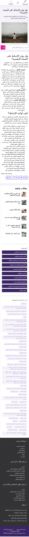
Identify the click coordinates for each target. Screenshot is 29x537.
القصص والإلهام (22, 273)
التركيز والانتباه (22, 341)
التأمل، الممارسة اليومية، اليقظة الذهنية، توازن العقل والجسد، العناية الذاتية (15, 325)
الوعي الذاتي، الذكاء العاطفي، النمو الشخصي (16, 407)
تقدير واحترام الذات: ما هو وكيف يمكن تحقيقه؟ (15, 521)
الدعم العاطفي (15, 16)
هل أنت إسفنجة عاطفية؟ (20, 513)
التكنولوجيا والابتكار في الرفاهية (18, 265)
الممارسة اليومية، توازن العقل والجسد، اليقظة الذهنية (15, 398)
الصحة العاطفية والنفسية (19, 269)
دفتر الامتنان (9, 427)
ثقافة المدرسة (23, 421)
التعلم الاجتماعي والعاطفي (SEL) (17, 261)
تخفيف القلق (23, 418)
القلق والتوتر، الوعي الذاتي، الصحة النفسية (16, 388)
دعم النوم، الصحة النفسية (20, 427)
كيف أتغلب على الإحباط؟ (12, 233)
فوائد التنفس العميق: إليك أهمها (19, 518)
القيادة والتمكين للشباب (20, 278)
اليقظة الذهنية (23, 410)
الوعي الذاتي (14, 18)
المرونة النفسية (21, 18)
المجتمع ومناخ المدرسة (20, 282)
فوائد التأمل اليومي (14, 209)
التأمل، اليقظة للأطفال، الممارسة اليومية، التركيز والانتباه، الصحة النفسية (15, 337)
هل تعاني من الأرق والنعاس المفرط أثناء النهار (12, 194)
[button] (26, 177)
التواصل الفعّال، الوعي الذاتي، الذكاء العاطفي (16, 350)
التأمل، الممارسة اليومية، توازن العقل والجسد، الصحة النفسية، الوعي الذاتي (15, 330)
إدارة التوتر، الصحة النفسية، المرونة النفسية (16, 311)
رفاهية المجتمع (22, 429)
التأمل (24, 317)
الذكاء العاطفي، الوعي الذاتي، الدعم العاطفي (16, 355)
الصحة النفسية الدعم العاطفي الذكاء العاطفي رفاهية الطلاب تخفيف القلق (16, 382)
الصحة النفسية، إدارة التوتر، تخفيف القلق (17, 364)
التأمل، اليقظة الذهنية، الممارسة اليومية (17, 333)
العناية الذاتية (23, 385)
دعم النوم (15, 421)
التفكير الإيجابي (22, 347)
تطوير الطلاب (22, 290)
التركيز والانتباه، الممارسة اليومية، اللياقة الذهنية (15, 344)
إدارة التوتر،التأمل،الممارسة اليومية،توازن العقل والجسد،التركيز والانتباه (15, 307)
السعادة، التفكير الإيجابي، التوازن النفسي (17, 358)
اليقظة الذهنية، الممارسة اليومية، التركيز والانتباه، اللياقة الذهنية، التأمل (15, 414)
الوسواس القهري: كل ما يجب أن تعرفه (13, 226)
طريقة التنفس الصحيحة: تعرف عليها (17, 515)
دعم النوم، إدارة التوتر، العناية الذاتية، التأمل (16, 424)
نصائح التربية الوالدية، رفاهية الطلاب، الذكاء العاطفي (16, 433)
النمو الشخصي (23, 402)
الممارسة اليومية (22, 394)
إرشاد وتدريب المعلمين (20, 252)
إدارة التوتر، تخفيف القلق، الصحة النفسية (17, 314)
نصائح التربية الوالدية (12, 429)
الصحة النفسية (7, 16)
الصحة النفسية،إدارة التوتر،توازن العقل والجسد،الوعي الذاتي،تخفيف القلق (17, 368)
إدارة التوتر (22, 16)
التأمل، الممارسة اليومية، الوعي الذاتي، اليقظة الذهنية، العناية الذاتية (15, 320)
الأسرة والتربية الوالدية (20, 256)
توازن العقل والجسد (13, 418)
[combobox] (17, 47)
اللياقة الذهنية (23, 391)
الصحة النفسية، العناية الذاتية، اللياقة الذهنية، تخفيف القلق (16, 377)
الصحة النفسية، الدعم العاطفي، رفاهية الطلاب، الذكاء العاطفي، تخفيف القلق (15, 372)
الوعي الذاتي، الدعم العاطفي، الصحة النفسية (16, 405)
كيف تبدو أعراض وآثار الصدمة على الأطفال (16, 510)
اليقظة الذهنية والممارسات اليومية (17, 286)
